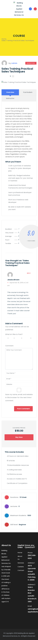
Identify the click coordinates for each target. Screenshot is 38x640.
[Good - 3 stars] (18, 338)
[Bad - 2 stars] (11, 338)
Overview (10, 92)
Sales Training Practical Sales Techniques (17, 70)
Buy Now (19, 437)
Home (4, 39)
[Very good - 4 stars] (27, 338)
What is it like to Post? (14, 334)
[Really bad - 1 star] (6, 338)
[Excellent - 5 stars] (9, 341)
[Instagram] (8, 609)
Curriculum (27, 92)
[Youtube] (4, 613)
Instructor (10, 98)
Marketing (31, 63)
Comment (9, 346)
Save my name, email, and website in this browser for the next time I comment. (19, 397)
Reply (29, 273)
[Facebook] (4, 609)
